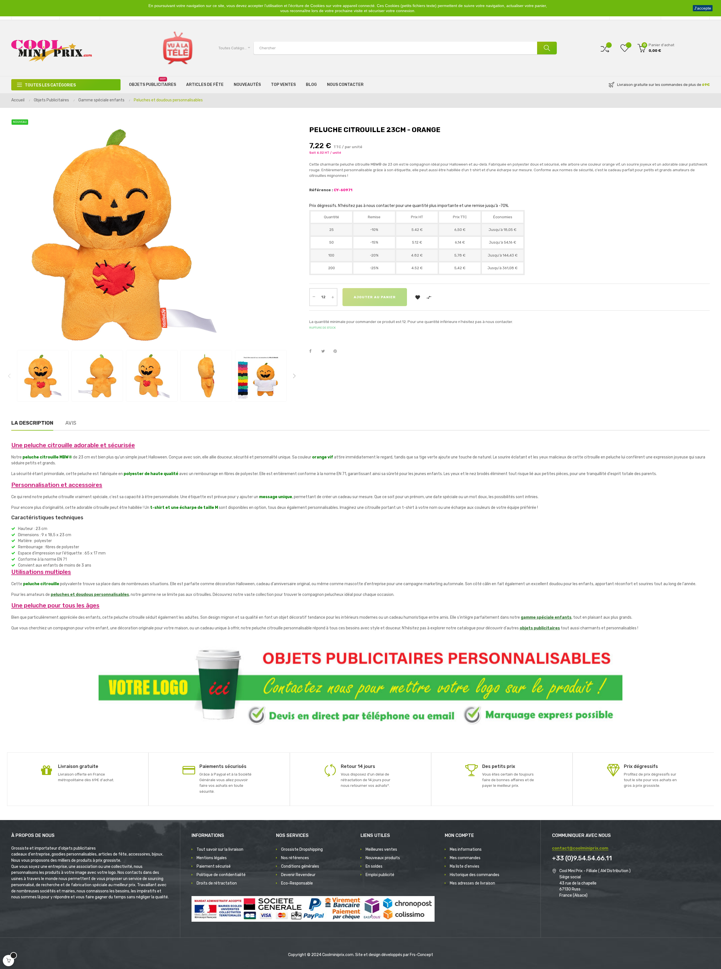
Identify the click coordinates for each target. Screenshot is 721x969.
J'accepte (702, 8)
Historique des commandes (474, 874)
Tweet (325, 351)
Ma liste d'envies (464, 866)
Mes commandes (465, 858)
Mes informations (466, 849)
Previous (9, 376)
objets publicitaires (540, 628)
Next (294, 376)
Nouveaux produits (383, 858)
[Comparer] (605, 48)
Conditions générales (300, 866)
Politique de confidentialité (221, 874)
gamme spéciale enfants (546, 617)
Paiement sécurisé (214, 866)
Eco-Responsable (297, 883)
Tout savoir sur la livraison (220, 849)
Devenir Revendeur (298, 874)
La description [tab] (32, 423)
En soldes (374, 866)
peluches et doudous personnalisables (90, 594)
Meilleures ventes (381, 849)
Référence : (321, 190)
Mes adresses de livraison (472, 883)
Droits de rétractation (217, 883)
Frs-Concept (421, 954)
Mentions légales (212, 858)
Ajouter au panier (375, 297)
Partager (313, 351)
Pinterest (337, 351)
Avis (70, 423)
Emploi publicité (380, 874)
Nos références (295, 858)
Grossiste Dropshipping (302, 849)
